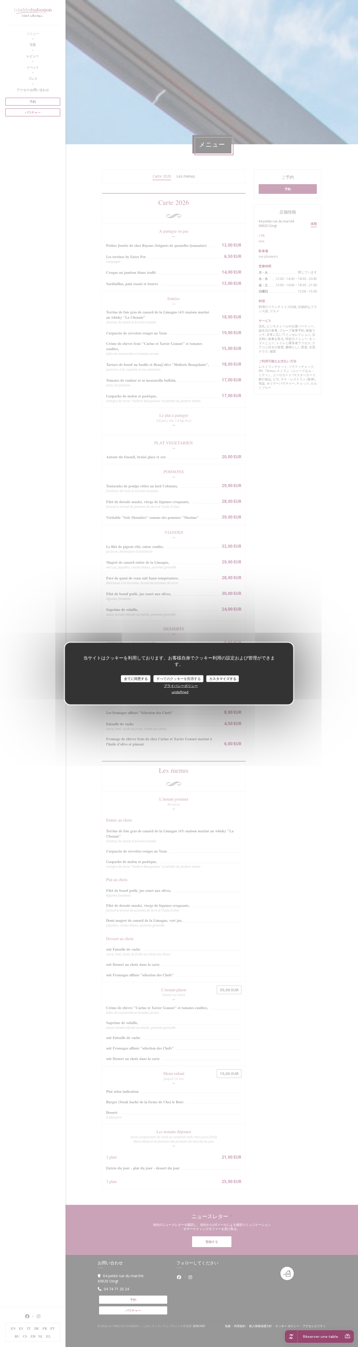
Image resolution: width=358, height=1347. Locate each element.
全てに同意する (136, 678)
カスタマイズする (222, 678)
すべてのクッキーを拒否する (178, 678)
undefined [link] (180, 692)
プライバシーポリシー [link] (181, 685)
